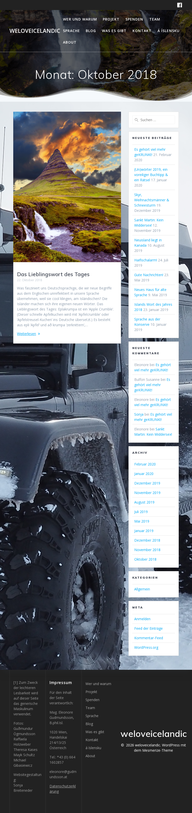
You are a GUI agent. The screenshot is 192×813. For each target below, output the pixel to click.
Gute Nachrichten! (148, 274)
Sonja (139, 414)
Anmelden (142, 618)
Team (154, 19)
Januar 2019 (144, 530)
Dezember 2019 (147, 483)
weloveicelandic (35, 31)
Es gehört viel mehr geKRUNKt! (152, 384)
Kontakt (142, 30)
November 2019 (147, 492)
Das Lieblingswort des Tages (53, 274)
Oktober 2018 (145, 559)
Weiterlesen (26, 333)
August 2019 (144, 502)
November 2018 (147, 549)
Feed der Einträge (148, 628)
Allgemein (142, 589)
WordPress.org (146, 647)
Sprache (71, 30)
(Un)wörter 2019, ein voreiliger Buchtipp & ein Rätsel (151, 174)
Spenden (134, 19)
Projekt (111, 19)
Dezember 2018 (147, 540)
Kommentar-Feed (148, 637)
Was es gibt (114, 30)
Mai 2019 (141, 521)
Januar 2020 (144, 473)
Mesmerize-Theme (157, 750)
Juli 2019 (141, 511)
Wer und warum (80, 19)
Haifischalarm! (145, 260)
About (69, 42)
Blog (91, 30)
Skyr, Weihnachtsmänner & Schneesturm (151, 200)
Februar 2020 (145, 464)
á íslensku (169, 30)
